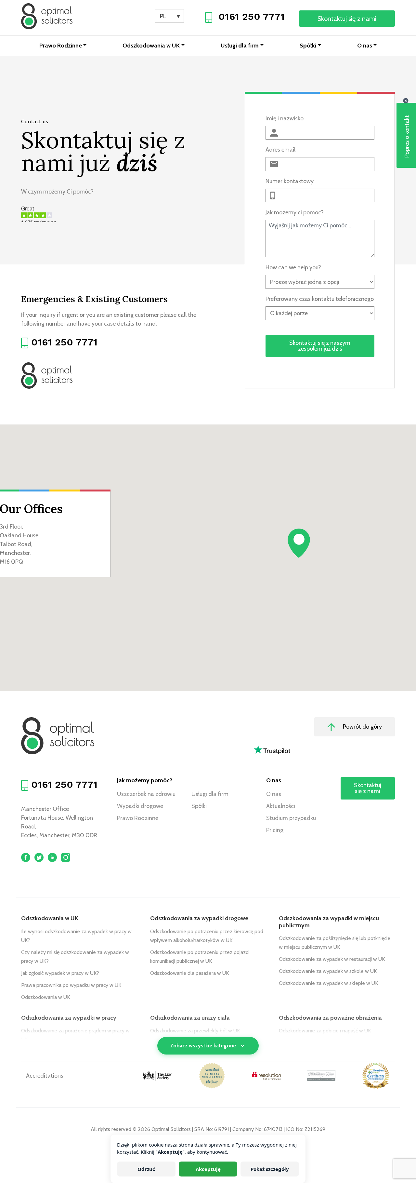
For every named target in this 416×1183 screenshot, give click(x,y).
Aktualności (280, 806)
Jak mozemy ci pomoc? (295, 212)
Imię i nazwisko (285, 118)
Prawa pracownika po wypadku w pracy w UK (71, 985)
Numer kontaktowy (290, 181)
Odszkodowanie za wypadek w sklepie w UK (328, 983)
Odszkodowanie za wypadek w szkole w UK (328, 971)
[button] (299, 543)
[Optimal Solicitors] (46, 16)
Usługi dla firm (240, 45)
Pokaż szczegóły (270, 1169)
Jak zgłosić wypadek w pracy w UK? (60, 973)
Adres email (280, 149)
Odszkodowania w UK (151, 45)
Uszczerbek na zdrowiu (146, 794)
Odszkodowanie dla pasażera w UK (189, 973)
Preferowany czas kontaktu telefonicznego (320, 298)
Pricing (274, 830)
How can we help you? (293, 267)
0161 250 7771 (251, 16)
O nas (364, 45)
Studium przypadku (291, 818)
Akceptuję (208, 1169)
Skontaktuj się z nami (347, 18)
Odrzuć (146, 1169)
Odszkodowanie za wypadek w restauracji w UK (332, 959)
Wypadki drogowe (140, 806)
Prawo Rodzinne (60, 45)
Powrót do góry (362, 726)
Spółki (308, 45)
